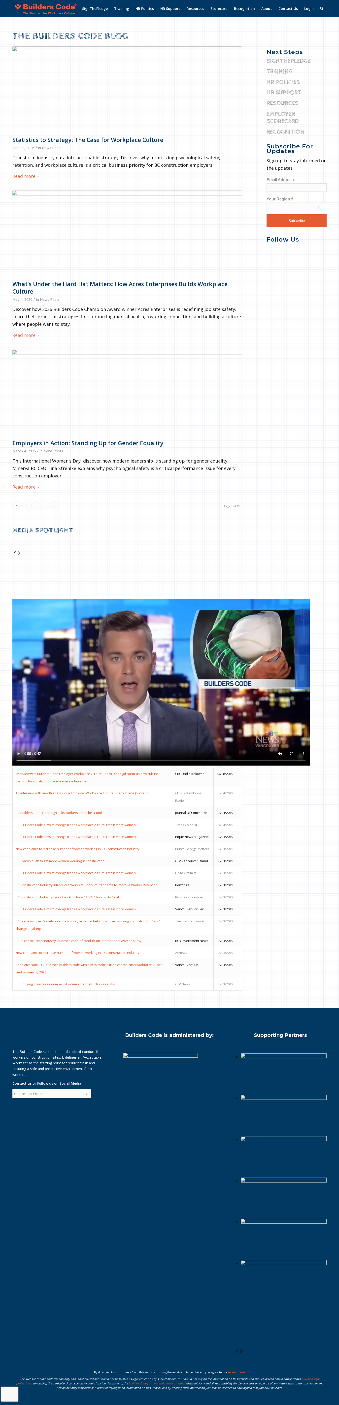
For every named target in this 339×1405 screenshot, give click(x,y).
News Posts (52, 147)
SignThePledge (289, 60)
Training (279, 71)
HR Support (284, 92)
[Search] (322, 8)
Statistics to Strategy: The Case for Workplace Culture (87, 140)
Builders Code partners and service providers (157, 1383)
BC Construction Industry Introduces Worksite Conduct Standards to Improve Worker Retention (87, 885)
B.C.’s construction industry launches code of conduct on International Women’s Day (78, 940)
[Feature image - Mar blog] (127, 234)
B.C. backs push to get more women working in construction (60, 861)
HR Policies (283, 82)
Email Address (282, 180)
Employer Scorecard (283, 117)
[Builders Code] (45, 8)
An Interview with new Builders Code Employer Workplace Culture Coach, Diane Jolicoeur (82, 793)
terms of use (236, 1372)
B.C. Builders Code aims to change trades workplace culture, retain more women (76, 825)
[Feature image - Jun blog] (127, 89)
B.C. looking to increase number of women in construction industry (65, 984)
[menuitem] (95, 8)
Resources (282, 103)
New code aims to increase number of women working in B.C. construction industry (77, 849)
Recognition (285, 131)
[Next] (19, 554)
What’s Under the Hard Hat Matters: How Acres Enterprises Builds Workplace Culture (120, 287)
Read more (23, 176)
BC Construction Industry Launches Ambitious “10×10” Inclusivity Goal (67, 897)
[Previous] (14, 554)
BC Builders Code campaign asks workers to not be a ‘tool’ (59, 812)
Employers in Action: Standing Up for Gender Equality (87, 443)
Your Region (280, 199)
